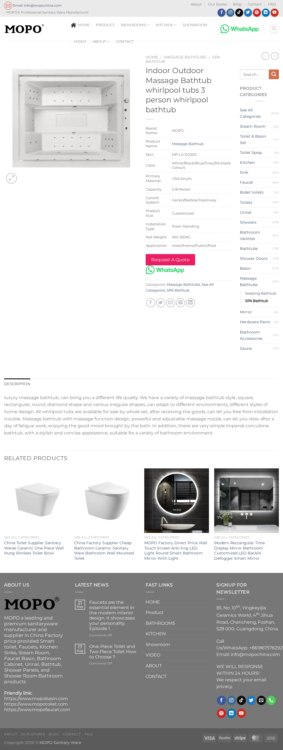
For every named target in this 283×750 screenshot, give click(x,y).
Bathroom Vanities (250, 235)
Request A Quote (170, 259)
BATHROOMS (133, 25)
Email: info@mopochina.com (37, 5)
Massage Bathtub (188, 144)
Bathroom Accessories (251, 335)
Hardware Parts (255, 321)
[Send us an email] (261, 700)
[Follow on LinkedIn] (266, 13)
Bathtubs (249, 248)
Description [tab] (17, 384)
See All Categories (250, 113)
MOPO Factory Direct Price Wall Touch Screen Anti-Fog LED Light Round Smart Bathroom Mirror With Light (175, 550)
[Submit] (274, 74)
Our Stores (217, 4)
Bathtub (51, 664)
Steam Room (253, 126)
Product (105, 25)
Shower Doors (254, 258)
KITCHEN (164, 25)
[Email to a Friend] (170, 302)
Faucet (246, 182)
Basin (245, 268)
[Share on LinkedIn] (190, 302)
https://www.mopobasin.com (36, 698)
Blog (237, 4)
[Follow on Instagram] (230, 13)
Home (152, 57)
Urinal (245, 212)
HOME (84, 25)
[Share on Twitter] (160, 302)
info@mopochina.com (255, 654)
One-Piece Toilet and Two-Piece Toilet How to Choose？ (112, 652)
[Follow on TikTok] (239, 13)
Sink (244, 172)
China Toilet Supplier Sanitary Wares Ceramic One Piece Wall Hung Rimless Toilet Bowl (34, 548)
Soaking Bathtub (260, 293)
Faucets (28, 647)
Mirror (246, 311)
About (196, 4)
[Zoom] (11, 178)
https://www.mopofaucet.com (37, 709)
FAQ (272, 4)
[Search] (273, 29)
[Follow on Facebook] (222, 13)
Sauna (246, 348)
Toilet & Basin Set (253, 139)
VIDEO (80, 41)
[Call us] (271, 700)
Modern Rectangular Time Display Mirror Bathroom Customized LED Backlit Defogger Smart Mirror (239, 550)
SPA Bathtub (178, 290)
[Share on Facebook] (150, 302)
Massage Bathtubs (185, 57)
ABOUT (99, 41)
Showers (248, 222)
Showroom (195, 25)
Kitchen (247, 162)
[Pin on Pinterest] (180, 302)
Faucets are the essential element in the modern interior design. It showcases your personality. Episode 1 (112, 615)
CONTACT (125, 41)
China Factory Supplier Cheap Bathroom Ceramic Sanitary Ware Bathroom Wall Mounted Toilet (104, 550)
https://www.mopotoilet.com (36, 704)
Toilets (246, 202)
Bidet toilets (252, 192)
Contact (255, 4)
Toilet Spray (251, 152)
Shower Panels (21, 670)
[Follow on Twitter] (248, 13)
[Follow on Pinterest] (257, 13)
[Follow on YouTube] (275, 13)
